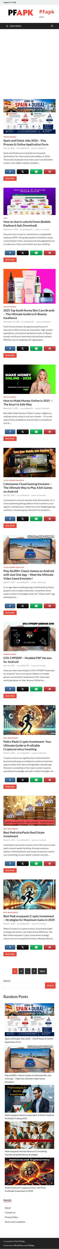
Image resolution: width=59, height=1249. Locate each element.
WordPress (19, 1245)
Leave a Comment (38, 148)
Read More (9, 177)
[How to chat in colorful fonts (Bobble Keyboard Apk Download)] (29, 201)
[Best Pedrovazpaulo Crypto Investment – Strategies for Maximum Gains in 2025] (29, 894)
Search (6, 980)
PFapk (46, 11)
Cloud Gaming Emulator (13, 480)
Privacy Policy (11, 1217)
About (8, 1207)
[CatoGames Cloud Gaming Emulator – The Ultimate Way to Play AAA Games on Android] (29, 462)
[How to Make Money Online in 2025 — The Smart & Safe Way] (29, 379)
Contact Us (10, 1212)
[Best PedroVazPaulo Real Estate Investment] (29, 811)
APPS (5, 218)
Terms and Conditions (15, 1221)
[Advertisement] (29, 64)
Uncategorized (9, 137)
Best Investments (10, 738)
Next (42, 971)
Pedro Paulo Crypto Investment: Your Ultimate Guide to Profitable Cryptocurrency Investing (27, 745)
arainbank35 (24, 148)
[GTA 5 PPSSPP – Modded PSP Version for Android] (29, 636)
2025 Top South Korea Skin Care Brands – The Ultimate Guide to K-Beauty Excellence (29, 314)
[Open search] (52, 26)
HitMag (31, 1245)
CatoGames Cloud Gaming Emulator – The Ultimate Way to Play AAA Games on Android (27, 487)
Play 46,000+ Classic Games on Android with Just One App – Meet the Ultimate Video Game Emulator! (28, 574)
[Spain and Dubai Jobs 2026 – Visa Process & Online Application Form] (29, 116)
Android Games (9, 654)
